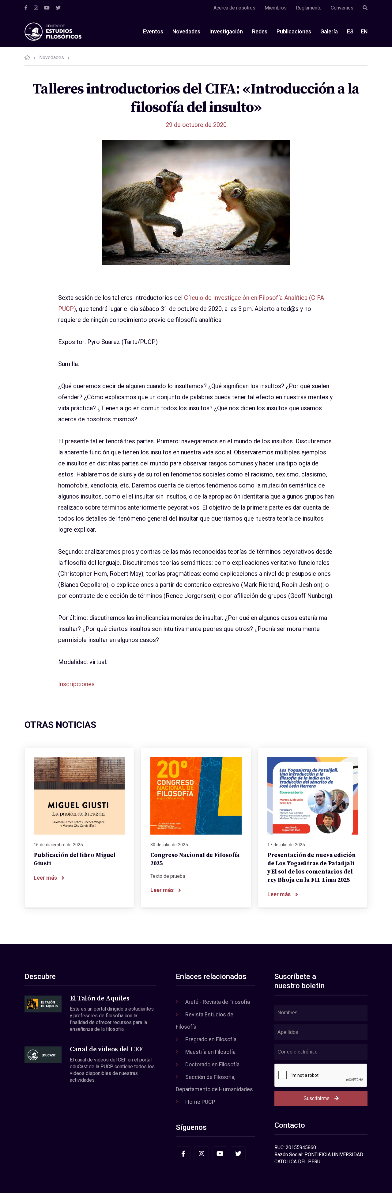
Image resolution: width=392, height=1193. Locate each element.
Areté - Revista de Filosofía (217, 1002)
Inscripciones (76, 684)
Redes (259, 31)
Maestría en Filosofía (210, 1052)
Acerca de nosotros (234, 8)
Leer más (45, 877)
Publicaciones (294, 31)
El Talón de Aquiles (100, 998)
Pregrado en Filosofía (210, 1039)
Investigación (226, 31)
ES (350, 31)
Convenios (342, 8)
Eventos (153, 31)
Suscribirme (316, 1098)
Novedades (186, 31)
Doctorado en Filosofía (212, 1064)
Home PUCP (200, 1102)
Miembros (276, 8)
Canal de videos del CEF (106, 1049)
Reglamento (309, 8)
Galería (329, 31)
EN (364, 31)
